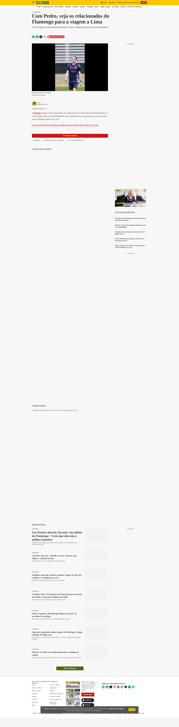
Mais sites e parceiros (56, 693)
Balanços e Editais (55, 696)
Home (39, 7)
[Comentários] (44, 36)
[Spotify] (133, 687)
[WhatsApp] (103, 687)
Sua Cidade (115, 7)
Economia (90, 7)
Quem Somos (127, 713)
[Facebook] (107, 687)
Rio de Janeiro (58, 7)
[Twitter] (110, 687)
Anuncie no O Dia (122, 2)
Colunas (82, 7)
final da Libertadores (75, 140)
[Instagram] (114, 687)
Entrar (105, 2)
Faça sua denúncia (134, 2)
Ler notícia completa (70, 135)
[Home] (42, 3)
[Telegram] (122, 687)
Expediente (109, 713)
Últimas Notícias (47, 7)
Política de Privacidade (53, 703)
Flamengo (36, 12)
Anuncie (87, 713)
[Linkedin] (129, 687)
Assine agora (87, 694)
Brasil (97, 7)
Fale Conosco (118, 713)
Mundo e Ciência (105, 7)
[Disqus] (70, 436)
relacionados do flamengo (54, 140)
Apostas (123, 7)
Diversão (68, 7)
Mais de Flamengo (70, 668)
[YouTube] (118, 687)
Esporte (75, 7)
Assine (144, 2)
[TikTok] (125, 687)
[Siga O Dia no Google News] (56, 37)
